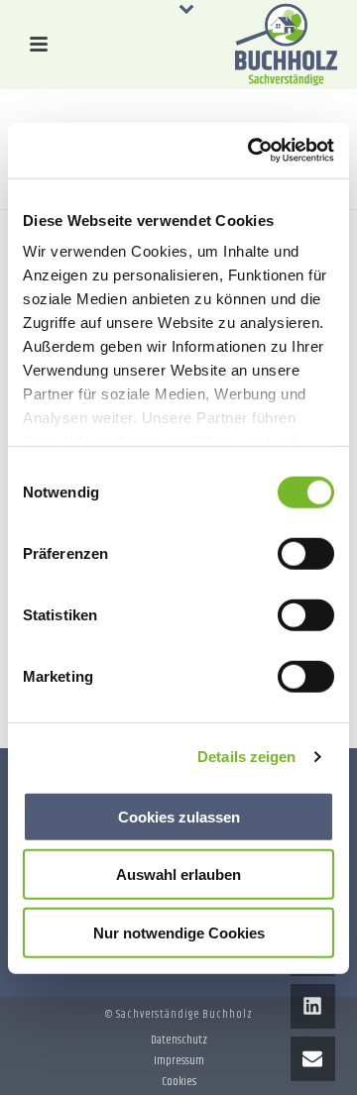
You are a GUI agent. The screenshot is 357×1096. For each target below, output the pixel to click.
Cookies (179, 1082)
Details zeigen (246, 756)
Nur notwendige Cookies (179, 932)
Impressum (179, 1061)
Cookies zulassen (179, 816)
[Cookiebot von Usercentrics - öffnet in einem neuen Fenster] (252, 151)
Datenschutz (179, 1040)
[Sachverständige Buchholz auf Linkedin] (313, 1006)
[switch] (306, 553)
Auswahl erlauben (178, 874)
